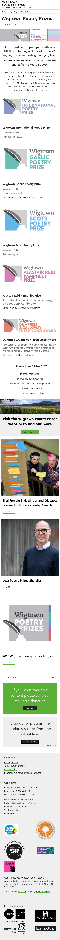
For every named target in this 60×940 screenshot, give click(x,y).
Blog (10, 11)
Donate (30, 708)
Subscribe (30, 741)
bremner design (43, 891)
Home (3, 11)
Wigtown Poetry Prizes (22, 11)
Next (51, 677)
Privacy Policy (50, 746)
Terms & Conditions (14, 766)
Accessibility (10, 769)
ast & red (22, 891)
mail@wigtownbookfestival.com (21, 787)
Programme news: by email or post (22, 773)
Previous (11, 677)
